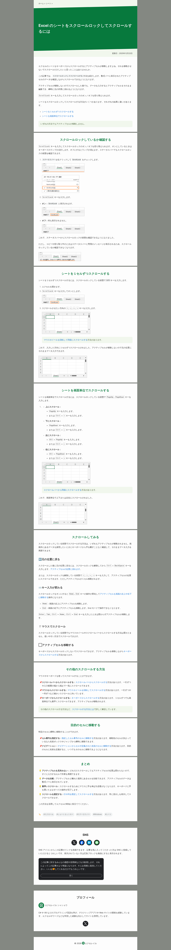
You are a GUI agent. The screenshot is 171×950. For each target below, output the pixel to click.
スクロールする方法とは (83, 709)
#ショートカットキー (65, 814)
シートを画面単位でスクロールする (58, 116)
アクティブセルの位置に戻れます (65, 569)
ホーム (41, 3)
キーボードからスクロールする (85, 698)
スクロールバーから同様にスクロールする (62, 490)
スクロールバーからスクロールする (91, 682)
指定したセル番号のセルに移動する (77, 738)
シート (48, 3)
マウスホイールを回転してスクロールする (86, 690)
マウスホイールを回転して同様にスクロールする (65, 340)
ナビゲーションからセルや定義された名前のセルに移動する (84, 746)
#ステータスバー (83, 814)
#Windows (97, 814)
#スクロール (48, 814)
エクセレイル (91, 943)
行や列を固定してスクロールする (78, 794)
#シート (108, 814)
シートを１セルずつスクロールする (58, 111)
